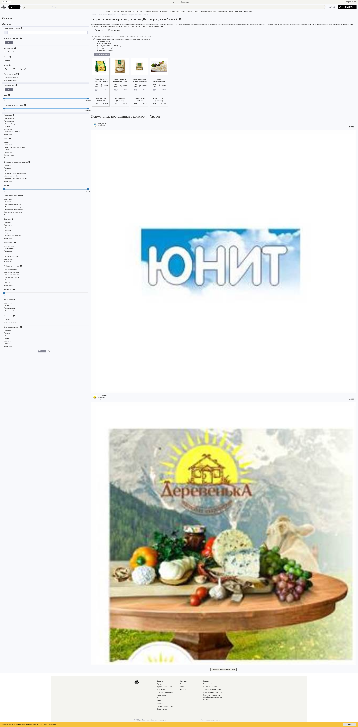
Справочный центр (210, 684)
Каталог (160, 681)
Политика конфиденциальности (212, 720)
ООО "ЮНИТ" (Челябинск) (101, 100)
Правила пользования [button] (50, 724)
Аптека (189, 11)
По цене (140, 36)
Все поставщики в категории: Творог (223, 669)
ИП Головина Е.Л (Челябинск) (159, 100)
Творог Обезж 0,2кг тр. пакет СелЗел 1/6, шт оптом (139, 81)
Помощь (206, 681)
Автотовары (164, 11)
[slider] (4, 98)
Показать (42, 351)
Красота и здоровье (127, 11)
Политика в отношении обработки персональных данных (212, 697)
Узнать (106, 85)
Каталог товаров (102, 15)
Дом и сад (138, 11)
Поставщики (114, 30)
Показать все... (8, 134)
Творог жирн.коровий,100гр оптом (159, 81)
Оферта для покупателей (212, 689)
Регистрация (185, 2)
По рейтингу (120, 36)
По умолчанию (96, 36)
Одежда (196, 11)
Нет (9, 43)
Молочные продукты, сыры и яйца (132, 15)
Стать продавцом (332, 6)
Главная (93, 15)
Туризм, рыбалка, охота (208, 11)
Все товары (248, 11)
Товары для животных (151, 11)
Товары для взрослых (235, 11)
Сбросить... (51, 351)
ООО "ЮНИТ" (103, 123)
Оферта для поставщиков (212, 692)
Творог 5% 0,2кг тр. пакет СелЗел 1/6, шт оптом (120, 81)
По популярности (108, 36)
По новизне (131, 36)
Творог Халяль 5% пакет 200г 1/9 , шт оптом (101, 81)
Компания (183, 681)
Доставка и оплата (210, 687)
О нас (182, 684)
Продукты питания (112, 11)
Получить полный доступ (102, 54)
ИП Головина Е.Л (103, 395)
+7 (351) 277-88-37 (350, 2)
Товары (99, 30)
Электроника (222, 11)
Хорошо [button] (349, 724)
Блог (182, 687)
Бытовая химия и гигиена (178, 11)
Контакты (183, 689)
